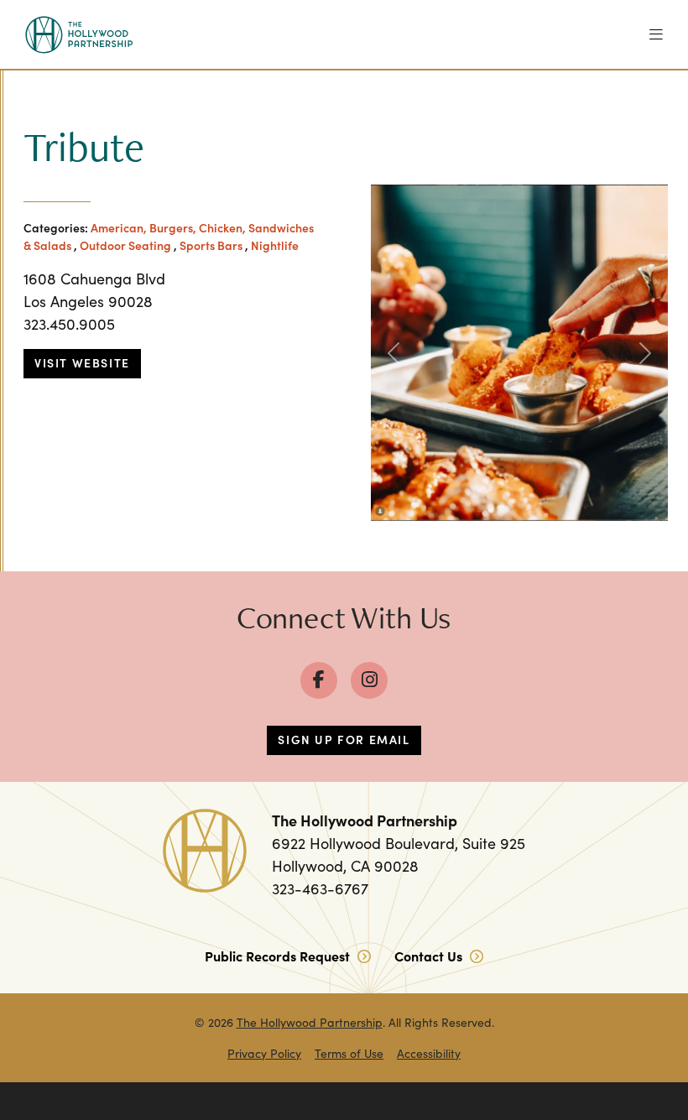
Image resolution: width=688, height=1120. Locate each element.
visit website (82, 362)
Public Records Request (279, 955)
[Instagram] (369, 680)
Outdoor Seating (125, 245)
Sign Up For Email (343, 739)
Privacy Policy (264, 1053)
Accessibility (429, 1053)
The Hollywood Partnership (310, 1022)
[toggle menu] (656, 34)
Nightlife (275, 245)
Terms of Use (349, 1053)
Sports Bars (211, 245)
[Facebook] (318, 680)
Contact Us (430, 955)
